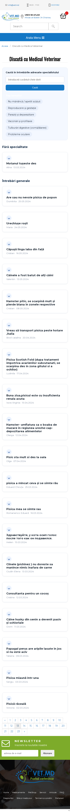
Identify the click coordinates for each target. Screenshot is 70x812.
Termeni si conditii (43, 798)
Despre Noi (8, 798)
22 (12, 731)
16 (37, 725)
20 (63, 725)
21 (5, 731)
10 (59, 720)
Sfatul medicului (24, 798)
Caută (35, 87)
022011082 (55, 5)
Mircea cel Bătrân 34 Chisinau (38, 17)
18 (50, 725)
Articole (52, 792)
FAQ (62, 792)
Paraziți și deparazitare (21, 114)
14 (24, 725)
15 (30, 725)
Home (6, 792)
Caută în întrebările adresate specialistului (32, 72)
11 (5, 725)
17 (43, 725)
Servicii (43, 792)
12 (11, 725)
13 (18, 725)
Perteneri (59, 798)
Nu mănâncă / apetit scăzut (24, 101)
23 (18, 731)
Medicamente (18, 792)
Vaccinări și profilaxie (20, 121)
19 (56, 725)
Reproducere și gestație (22, 108)
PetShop (32, 792)
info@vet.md (13, 5)
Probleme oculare (19, 134)
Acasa (5, 46)
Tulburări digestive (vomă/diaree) (27, 127)
